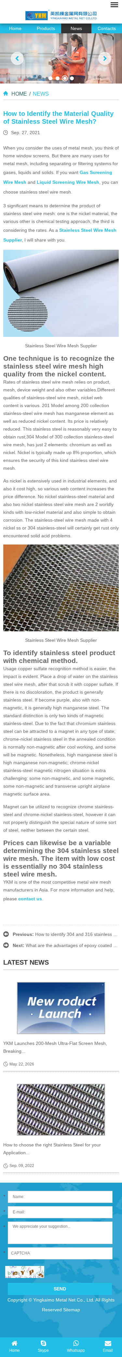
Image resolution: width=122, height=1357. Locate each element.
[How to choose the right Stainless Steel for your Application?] (61, 1110)
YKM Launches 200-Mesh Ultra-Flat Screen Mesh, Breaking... (55, 1047)
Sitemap (71, 1309)
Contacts (107, 28)
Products (46, 28)
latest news (26, 962)
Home (15, 28)
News (76, 28)
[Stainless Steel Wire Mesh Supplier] (61, 293)
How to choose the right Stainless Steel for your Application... (52, 1148)
